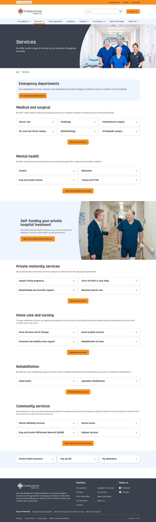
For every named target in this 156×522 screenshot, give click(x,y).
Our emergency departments (32, 96)
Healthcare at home (78, 352)
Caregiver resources (105, 488)
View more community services (78, 443)
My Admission (114, 2)
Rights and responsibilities (59, 518)
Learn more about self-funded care (37, 239)
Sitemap (19, 518)
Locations (71, 21)
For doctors (98, 21)
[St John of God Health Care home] (28, 486)
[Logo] (29, 11)
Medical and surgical (93, 512)
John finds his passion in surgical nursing (69, 512)
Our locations (82, 500)
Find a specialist (55, 21)
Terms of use (29, 518)
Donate (125, 2)
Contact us (133, 11)
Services (38, 21)
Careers (83, 21)
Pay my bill (136, 2)
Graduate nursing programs (42, 512)
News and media (117, 21)
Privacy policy (42, 518)
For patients (23, 21)
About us (132, 21)
